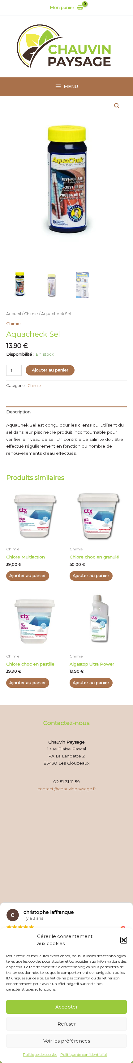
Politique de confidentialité (83, 1054)
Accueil (13, 313)
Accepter (66, 1007)
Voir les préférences (66, 1041)
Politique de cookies (40, 1054)
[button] (124, 940)
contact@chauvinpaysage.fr (66, 788)
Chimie (31, 313)
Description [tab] (18, 411)
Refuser (67, 1024)
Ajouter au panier (50, 369)
